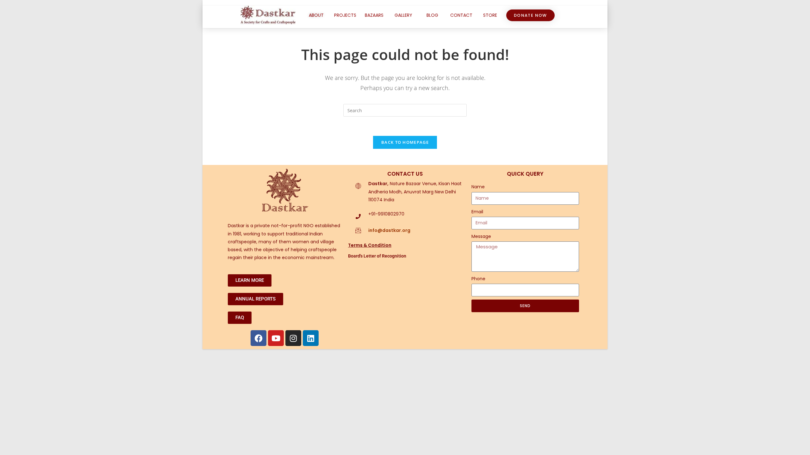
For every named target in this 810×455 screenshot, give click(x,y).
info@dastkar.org (389, 230)
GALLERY (403, 15)
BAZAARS (374, 15)
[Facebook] (258, 338)
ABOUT (316, 15)
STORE (490, 15)
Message (481, 236)
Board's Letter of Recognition (377, 255)
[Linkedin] (311, 338)
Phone (478, 279)
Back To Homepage (405, 142)
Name (478, 187)
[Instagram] (293, 338)
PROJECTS (345, 15)
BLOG (432, 15)
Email (477, 212)
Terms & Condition (369, 245)
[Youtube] (276, 338)
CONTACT (461, 15)
